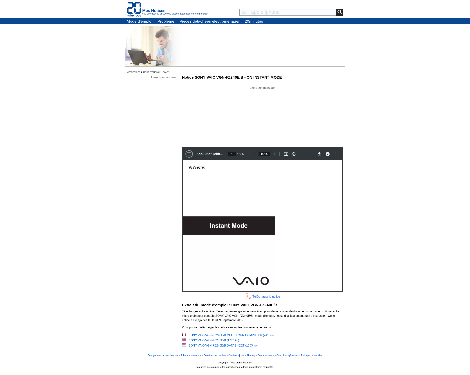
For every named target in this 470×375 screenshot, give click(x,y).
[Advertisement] (262, 115)
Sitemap (251, 355)
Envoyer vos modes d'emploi (163, 355)
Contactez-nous (266, 355)
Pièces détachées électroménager (210, 21)
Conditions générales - (288, 355)
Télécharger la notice (266, 296)
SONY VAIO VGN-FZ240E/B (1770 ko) (214, 340)
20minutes (254, 21)
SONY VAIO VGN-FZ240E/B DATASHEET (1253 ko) (223, 345)
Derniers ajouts (236, 355)
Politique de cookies (311, 355)
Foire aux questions (190, 355)
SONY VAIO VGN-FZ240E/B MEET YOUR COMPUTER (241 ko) (231, 335)
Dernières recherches (215, 355)
